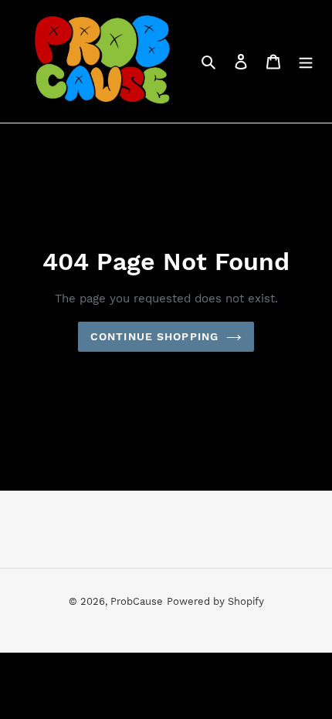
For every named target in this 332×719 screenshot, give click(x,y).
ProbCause (136, 601)
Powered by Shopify (215, 601)
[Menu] (306, 61)
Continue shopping (154, 336)
